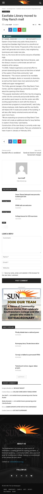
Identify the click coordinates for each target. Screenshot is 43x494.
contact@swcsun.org (16, 462)
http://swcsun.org (21, 181)
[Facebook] (10, 30)
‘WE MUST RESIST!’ (18, 388)
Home (4, 9)
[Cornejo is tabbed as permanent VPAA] (8, 358)
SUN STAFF (22, 39)
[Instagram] (26, 476)
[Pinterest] (20, 30)
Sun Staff (9, 24)
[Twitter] (15, 30)
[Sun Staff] (3, 25)
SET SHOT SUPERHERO (20, 410)
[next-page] (6, 227)
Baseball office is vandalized (11, 153)
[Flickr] (21, 476)
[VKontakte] (31, 476)
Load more (21, 377)
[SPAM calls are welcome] (8, 208)
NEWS (38, 39)
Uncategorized (11, 9)
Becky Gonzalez (7, 401)
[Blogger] (12, 476)
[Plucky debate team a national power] (8, 335)
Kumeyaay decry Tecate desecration (27, 343)
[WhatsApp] (24, 30)
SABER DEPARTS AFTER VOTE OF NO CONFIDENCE (21, 407)
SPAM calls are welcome (23, 205)
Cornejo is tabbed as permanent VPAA (27, 355)
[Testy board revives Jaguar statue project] (8, 369)
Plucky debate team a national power (27, 332)
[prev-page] (3, 227)
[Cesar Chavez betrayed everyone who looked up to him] (8, 198)
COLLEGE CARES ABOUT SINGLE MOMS (24, 392)
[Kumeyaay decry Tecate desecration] (8, 347)
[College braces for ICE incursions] (8, 219)
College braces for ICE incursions (26, 216)
